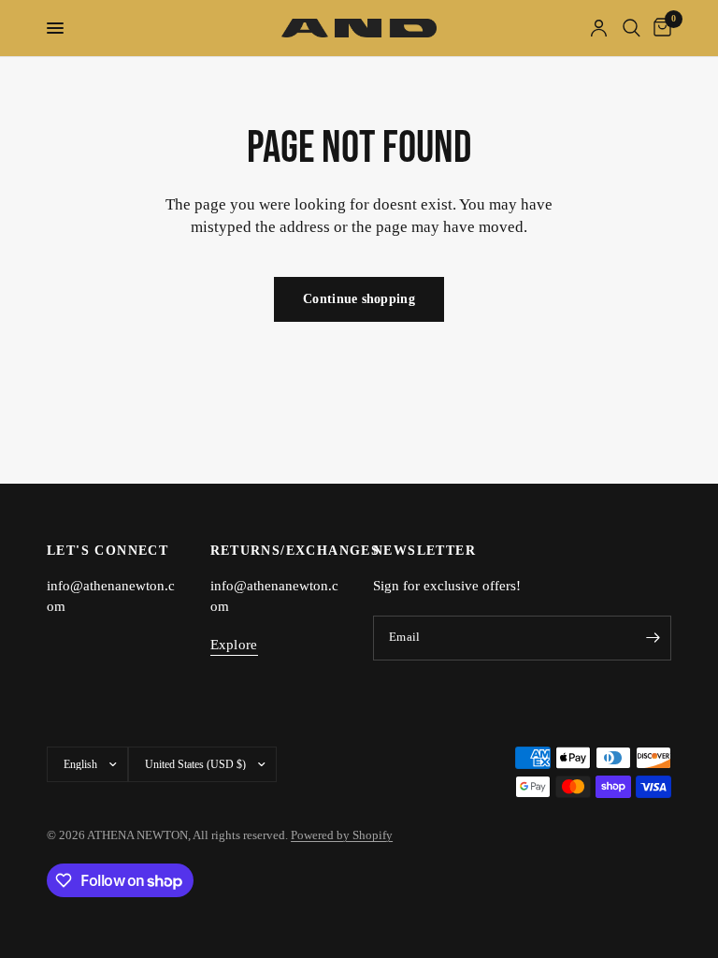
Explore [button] (234, 644)
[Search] (631, 28)
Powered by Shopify (342, 835)
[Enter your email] (652, 638)
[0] (659, 28)
